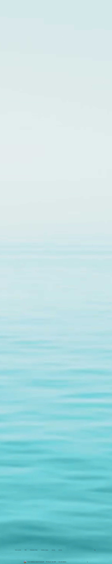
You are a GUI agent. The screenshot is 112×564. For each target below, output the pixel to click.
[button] (95, 550)
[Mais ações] (87, 562)
